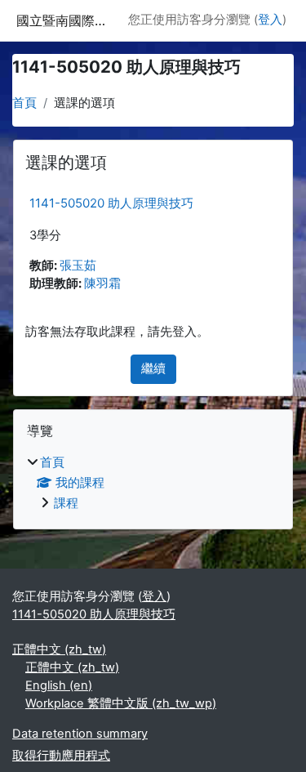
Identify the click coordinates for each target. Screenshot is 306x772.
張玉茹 (78, 265)
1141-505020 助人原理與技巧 (111, 203)
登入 (270, 19)
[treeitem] (153, 483)
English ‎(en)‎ (58, 685)
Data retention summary (80, 733)
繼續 (153, 368)
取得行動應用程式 (61, 755)
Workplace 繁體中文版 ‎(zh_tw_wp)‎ (120, 703)
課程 (66, 503)
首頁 (24, 103)
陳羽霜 (102, 283)
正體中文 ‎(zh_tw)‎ (59, 649)
